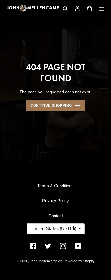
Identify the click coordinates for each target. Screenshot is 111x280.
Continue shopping (51, 105)
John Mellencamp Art (46, 261)
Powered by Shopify (78, 261)
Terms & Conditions (55, 185)
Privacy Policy (55, 200)
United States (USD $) (53, 228)
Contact (55, 215)
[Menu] (101, 8)
